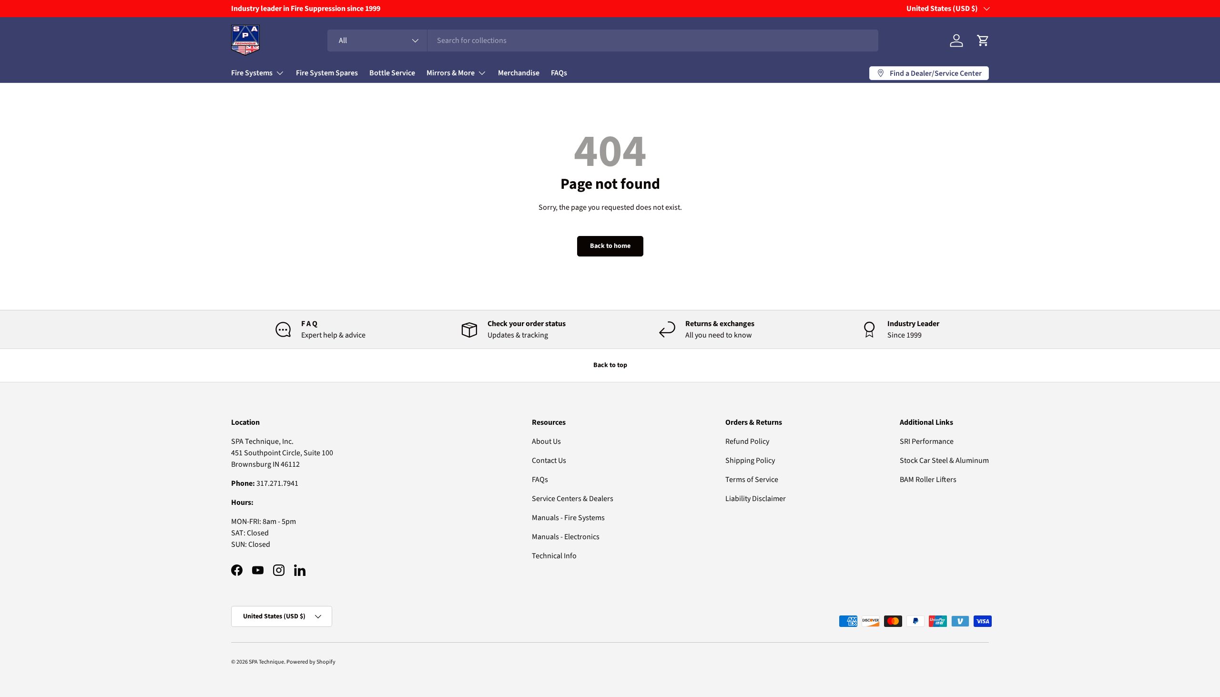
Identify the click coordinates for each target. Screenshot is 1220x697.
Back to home (610, 246)
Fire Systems (252, 73)
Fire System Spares (327, 73)
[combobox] (602, 40)
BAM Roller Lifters (928, 479)
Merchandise (518, 73)
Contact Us (549, 460)
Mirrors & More (451, 73)
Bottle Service (392, 73)
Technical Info (554, 556)
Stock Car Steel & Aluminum (944, 460)
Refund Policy (747, 441)
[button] (983, 40)
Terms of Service (751, 479)
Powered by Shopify (311, 662)
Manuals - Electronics (566, 537)
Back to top (610, 365)
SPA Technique (266, 662)
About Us (546, 441)
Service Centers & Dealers (572, 498)
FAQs (559, 73)
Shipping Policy (750, 460)
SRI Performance (927, 441)
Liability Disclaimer (755, 498)
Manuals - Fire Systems (568, 517)
